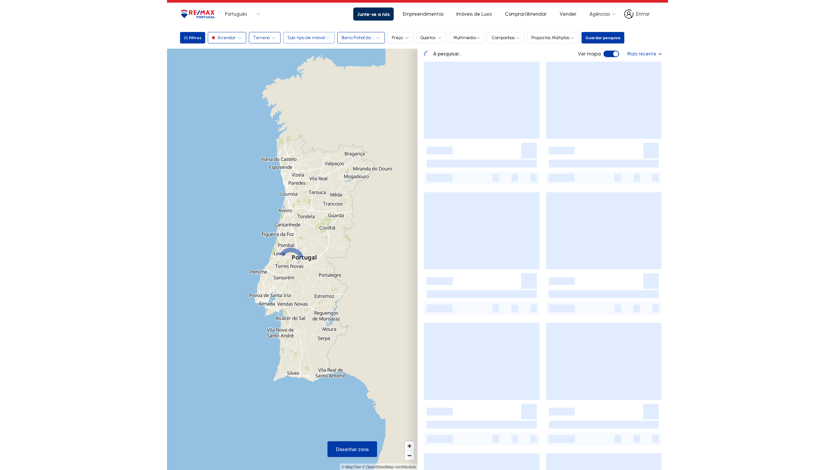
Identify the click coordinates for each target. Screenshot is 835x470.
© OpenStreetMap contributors (389, 466)
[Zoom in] (409, 446)
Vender (568, 14)
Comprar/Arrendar (526, 14)
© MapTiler (351, 466)
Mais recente (641, 54)
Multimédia (464, 37)
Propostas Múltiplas (550, 37)
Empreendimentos (423, 14)
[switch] (611, 54)
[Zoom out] (409, 455)
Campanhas (503, 37)
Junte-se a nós (373, 14)
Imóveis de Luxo (474, 14)
